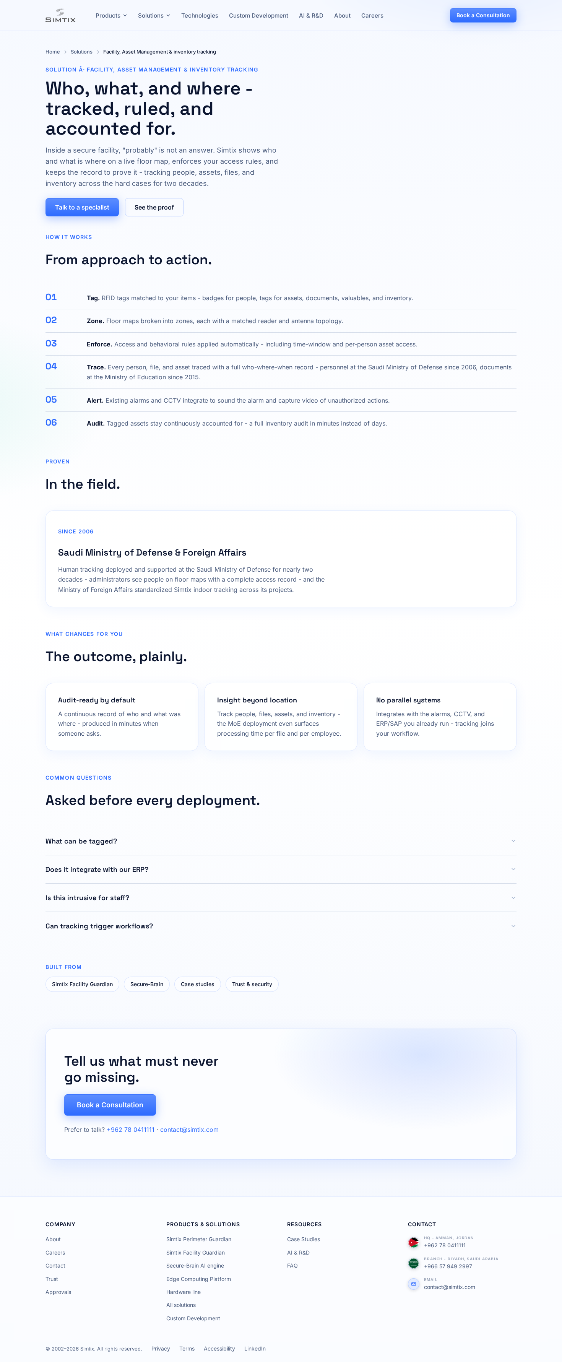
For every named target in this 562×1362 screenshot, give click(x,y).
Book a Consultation (483, 15)
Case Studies (303, 1239)
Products (108, 15)
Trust (51, 1279)
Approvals (58, 1292)
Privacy (160, 1348)
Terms (187, 1348)
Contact (55, 1265)
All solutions (181, 1305)
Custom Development (258, 15)
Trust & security (252, 984)
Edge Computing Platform (198, 1279)
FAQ (292, 1265)
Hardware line (183, 1292)
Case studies (197, 984)
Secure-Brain (146, 984)
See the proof (154, 207)
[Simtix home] (60, 15)
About (342, 15)
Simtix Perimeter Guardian (198, 1239)
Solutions (151, 15)
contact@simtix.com (189, 1129)
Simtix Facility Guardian (82, 984)
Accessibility (219, 1348)
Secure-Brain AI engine (195, 1265)
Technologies (199, 15)
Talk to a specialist (82, 207)
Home (52, 51)
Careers (372, 15)
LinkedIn (255, 1348)
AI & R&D (311, 15)
